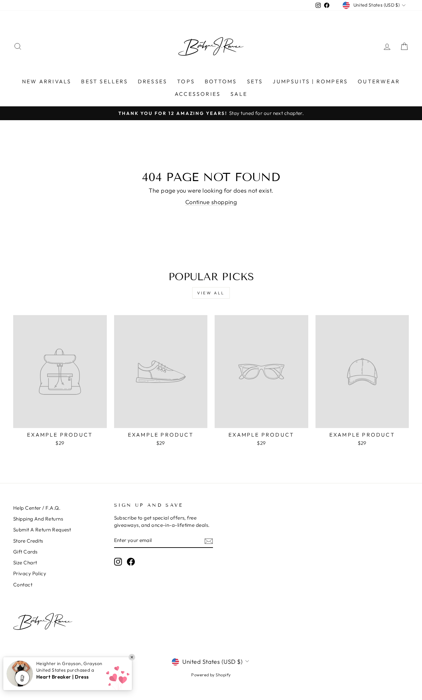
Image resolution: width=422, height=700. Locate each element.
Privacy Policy (29, 573)
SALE (238, 94)
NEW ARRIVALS (46, 81)
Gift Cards (25, 552)
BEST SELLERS (104, 81)
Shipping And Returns (38, 519)
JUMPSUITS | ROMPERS (310, 81)
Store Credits (28, 541)
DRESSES (152, 81)
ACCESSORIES (198, 94)
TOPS (186, 81)
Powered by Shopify (210, 674)
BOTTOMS (221, 81)
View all (211, 292)
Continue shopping (211, 202)
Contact (22, 584)
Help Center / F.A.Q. (36, 508)
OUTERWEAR (379, 81)
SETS (255, 81)
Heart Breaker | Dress (62, 677)
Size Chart (25, 562)
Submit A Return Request (42, 529)
